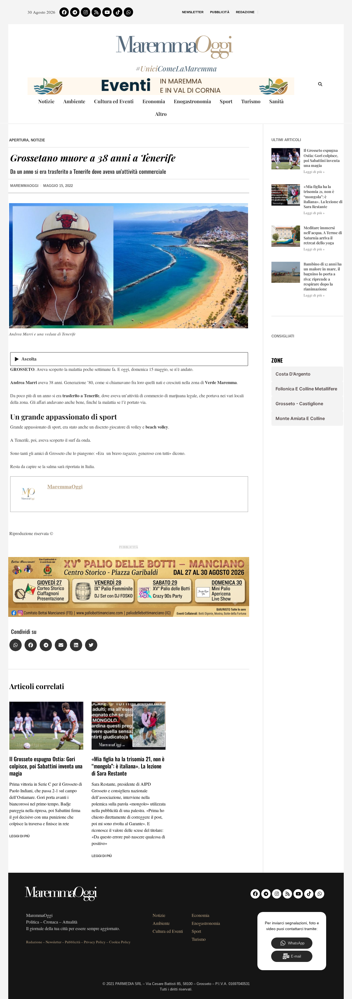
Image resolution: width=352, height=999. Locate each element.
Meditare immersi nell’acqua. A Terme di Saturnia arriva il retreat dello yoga (323, 235)
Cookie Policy (120, 941)
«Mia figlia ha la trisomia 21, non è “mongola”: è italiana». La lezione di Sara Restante (128, 766)
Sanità (276, 101)
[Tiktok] (117, 12)
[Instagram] (85, 12)
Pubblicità (219, 12)
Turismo (250, 101)
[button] (15, 645)
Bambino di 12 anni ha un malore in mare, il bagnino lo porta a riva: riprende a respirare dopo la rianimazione (323, 276)
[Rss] (96, 12)
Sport (226, 101)
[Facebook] (64, 12)
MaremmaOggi (64, 486)
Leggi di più (19, 836)
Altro (161, 114)
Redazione (245, 12)
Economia (153, 101)
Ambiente (74, 101)
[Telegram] (74, 12)
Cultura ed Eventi (114, 101)
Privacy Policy (95, 941)
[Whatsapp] (128, 12)
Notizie (46, 101)
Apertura (19, 140)
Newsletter (193, 12)
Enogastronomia (192, 101)
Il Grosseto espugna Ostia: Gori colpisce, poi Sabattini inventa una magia (45, 766)
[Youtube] (107, 12)
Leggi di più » (314, 171)
